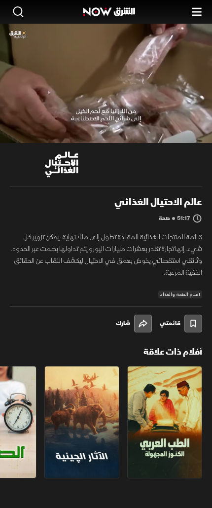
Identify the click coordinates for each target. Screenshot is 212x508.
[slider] (106, 135)
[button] (47, 124)
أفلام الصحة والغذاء (180, 294)
